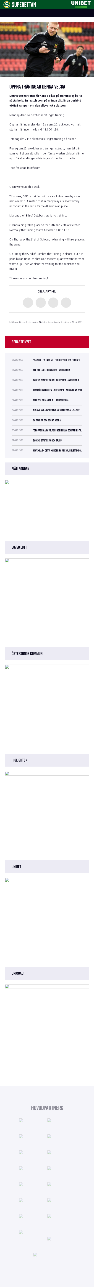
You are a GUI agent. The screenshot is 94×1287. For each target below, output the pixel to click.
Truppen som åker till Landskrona (51, 400)
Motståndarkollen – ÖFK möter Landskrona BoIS (57, 390)
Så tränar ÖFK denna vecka (47, 420)
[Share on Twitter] (41, 303)
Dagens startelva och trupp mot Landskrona (56, 380)
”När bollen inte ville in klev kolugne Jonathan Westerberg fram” (58, 360)
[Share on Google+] (53, 303)
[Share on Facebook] (28, 303)
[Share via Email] (66, 303)
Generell (23, 322)
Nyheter (43, 322)
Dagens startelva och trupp (47, 440)
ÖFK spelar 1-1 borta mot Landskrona (51, 370)
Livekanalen (33, 322)
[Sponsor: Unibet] (81, 4)
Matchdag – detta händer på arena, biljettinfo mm (58, 450)
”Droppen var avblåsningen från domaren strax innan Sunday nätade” (58, 430)
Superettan (52, 322)
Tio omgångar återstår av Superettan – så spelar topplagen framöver (58, 410)
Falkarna (14, 322)
